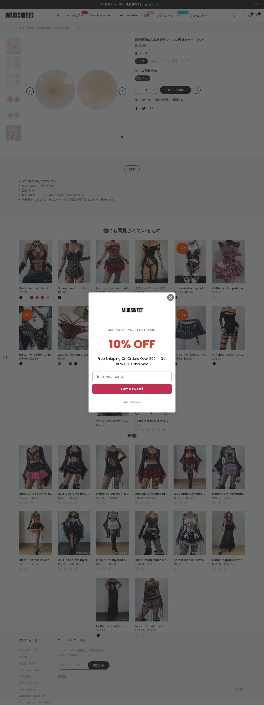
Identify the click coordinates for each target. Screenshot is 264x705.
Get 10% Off (132, 389)
